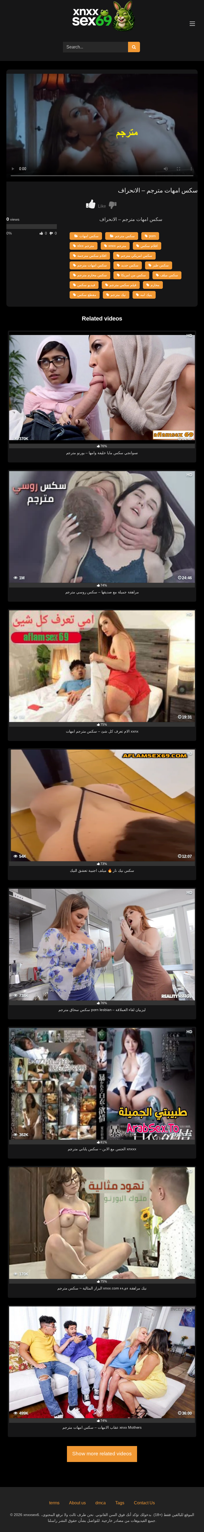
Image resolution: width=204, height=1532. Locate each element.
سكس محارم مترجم (92, 275)
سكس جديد (129, 265)
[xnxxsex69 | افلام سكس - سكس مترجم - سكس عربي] (102, 17)
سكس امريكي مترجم (136, 256)
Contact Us (144, 1503)
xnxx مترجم (117, 246)
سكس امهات (89, 236)
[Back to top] (187, 1516)
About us (77, 1503)
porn (152, 236)
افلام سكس (149, 246)
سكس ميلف (169, 275)
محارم (155, 285)
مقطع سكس (86, 295)
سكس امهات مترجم (92, 265)
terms (54, 1503)
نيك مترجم (118, 295)
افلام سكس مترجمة (92, 256)
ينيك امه (146, 295)
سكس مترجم (125, 236)
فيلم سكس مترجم (122, 285)
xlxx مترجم (85, 246)
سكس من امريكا (133, 275)
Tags (119, 1503)
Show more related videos (102, 1453)
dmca (100, 1503)
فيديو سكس (86, 285)
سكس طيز (161, 265)
